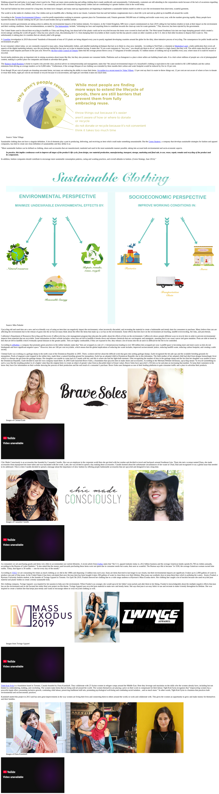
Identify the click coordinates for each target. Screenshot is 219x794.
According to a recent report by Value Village (115, 70)
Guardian (7, 39)
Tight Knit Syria (7, 686)
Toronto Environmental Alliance (28, 17)
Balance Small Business (14, 64)
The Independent (61, 26)
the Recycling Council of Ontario (64, 50)
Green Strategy (155, 141)
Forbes (100, 564)
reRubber (15, 345)
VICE (14, 573)
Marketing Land (181, 46)
